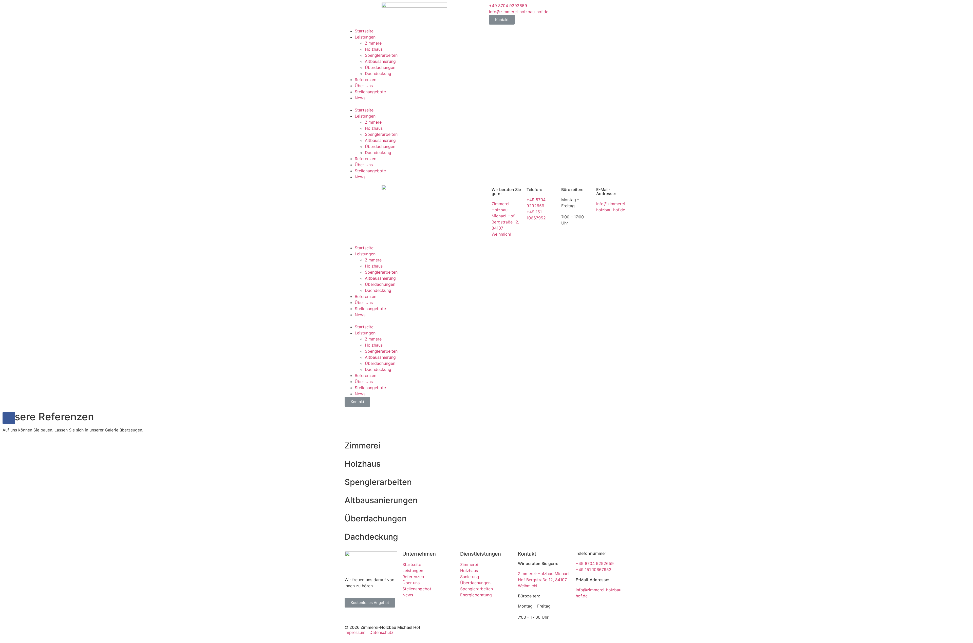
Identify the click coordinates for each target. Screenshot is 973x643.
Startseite (364, 30)
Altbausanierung (380, 61)
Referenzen (365, 79)
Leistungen (365, 37)
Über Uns (364, 85)
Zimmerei (374, 43)
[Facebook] (9, 418)
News (360, 97)
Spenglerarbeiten (381, 55)
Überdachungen (380, 67)
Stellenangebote (370, 91)
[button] (414, 104)
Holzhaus (374, 49)
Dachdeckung (378, 73)
